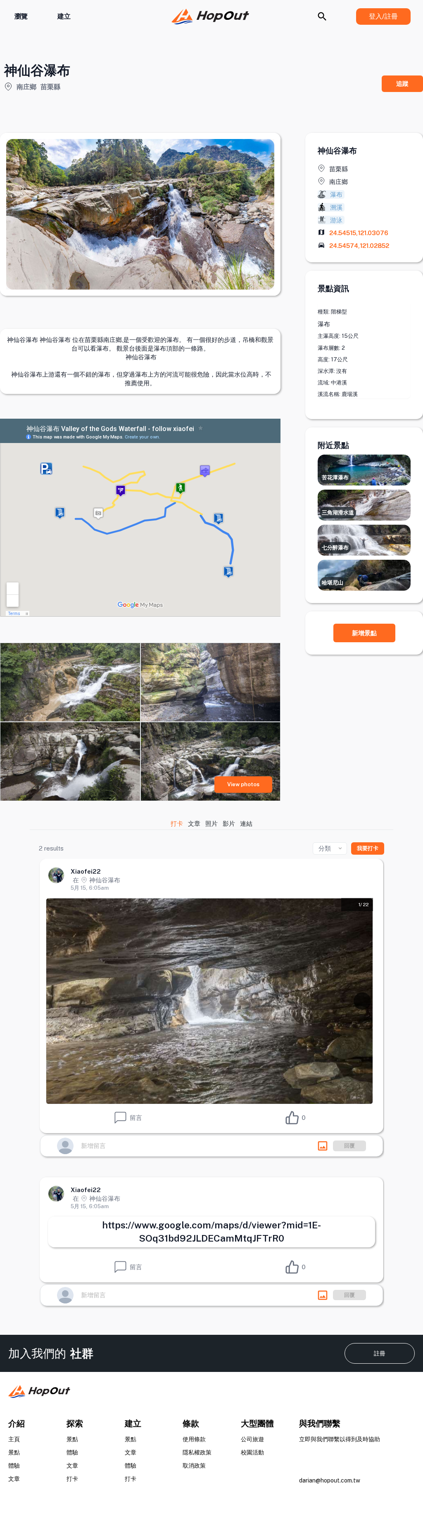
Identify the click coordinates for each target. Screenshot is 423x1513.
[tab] (177, 823)
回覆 (349, 1146)
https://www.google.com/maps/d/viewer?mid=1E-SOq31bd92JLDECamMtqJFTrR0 (211, 1231)
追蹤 (402, 83)
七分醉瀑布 (335, 547)
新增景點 (364, 632)
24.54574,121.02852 (359, 245)
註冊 (379, 1353)
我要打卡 (367, 848)
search (322, 16)
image (322, 1146)
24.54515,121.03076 (358, 232)
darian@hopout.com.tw (329, 1480)
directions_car (321, 245)
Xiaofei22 (86, 871)
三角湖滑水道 (338, 512)
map (321, 232)
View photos (243, 784)
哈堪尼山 (332, 583)
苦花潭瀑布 (335, 477)
